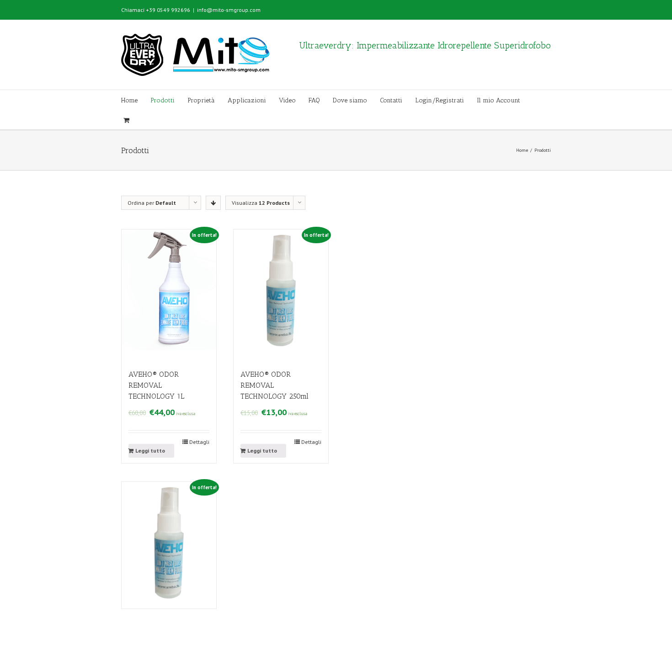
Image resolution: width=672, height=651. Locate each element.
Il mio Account (498, 100)
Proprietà (201, 100)
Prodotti (162, 100)
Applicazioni (247, 100)
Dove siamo (350, 100)
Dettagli (199, 441)
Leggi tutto (150, 450)
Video (287, 100)
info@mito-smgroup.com (229, 9)
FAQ (314, 100)
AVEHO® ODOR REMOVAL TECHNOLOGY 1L (156, 385)
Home (129, 100)
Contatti (391, 100)
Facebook (539, 9)
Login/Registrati (439, 100)
